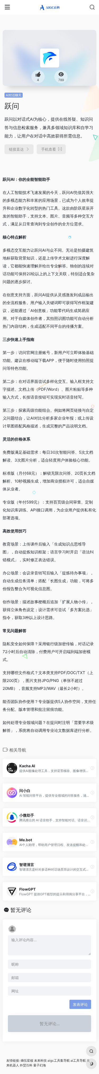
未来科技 (40, 1060)
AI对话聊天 (13, 95)
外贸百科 (26, 1065)
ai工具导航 (78, 1060)
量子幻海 (39, 1065)
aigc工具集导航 (59, 1060)
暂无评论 (20, 910)
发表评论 (80, 1004)
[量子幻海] (49, 7)
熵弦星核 (27, 1060)
